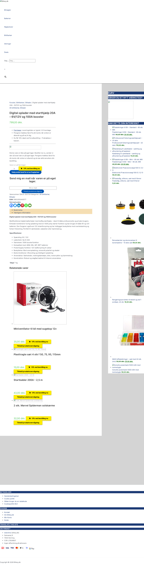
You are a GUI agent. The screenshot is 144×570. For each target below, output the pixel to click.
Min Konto (8, 517)
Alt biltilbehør (14, 108)
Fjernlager (17, 130)
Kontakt (7, 512)
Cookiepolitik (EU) (11, 504)
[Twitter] (15, 205)
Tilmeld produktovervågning (33, 191)
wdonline (7, 533)
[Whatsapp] (26, 205)
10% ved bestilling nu (31, 169)
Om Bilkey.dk (9, 515)
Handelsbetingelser (11, 496)
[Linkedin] (19, 205)
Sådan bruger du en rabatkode (15, 501)
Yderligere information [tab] (22, 213)
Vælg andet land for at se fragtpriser (25, 172)
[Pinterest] (22, 205)
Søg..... (6, 61)
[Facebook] (11, 205)
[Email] (30, 205)
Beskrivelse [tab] (18, 210)
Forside (12, 103)
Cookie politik (9, 499)
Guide (6, 520)
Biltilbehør (20, 103)
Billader (28, 103)
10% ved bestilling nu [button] (40, 342)
